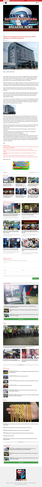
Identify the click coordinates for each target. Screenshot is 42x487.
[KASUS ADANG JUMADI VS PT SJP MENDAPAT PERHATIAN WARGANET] (5, 386)
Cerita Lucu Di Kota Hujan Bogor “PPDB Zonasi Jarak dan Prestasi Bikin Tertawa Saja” (23, 380)
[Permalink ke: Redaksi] (4, 40)
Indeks (11, 482)
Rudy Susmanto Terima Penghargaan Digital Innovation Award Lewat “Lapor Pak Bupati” (18, 155)
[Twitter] (18, 480)
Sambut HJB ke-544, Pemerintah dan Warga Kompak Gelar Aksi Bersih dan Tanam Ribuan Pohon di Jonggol (20, 151)
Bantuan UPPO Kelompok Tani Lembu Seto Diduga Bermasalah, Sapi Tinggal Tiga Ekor (25, 0)
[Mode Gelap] (36, 3)
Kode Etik (15, 482)
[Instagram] (22, 480)
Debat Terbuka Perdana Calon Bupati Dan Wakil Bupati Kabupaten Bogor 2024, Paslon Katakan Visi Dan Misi (30, 360)
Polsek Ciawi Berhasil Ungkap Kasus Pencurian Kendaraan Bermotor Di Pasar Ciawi (17, 427)
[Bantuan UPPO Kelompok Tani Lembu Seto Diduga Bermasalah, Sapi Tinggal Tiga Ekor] (21, 180)
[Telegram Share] (36, 172)
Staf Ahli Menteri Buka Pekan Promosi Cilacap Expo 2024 (18, 376)
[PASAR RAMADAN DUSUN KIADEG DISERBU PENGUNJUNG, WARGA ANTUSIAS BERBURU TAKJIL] (11, 354)
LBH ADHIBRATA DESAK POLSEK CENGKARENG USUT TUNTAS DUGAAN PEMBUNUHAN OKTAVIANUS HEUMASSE (19, 153)
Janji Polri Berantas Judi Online (8, 435)
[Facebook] (16, 480)
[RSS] (26, 480)
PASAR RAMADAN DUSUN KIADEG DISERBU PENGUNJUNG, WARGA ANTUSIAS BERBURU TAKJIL (11, 360)
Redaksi (7, 482)
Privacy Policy (20, 482)
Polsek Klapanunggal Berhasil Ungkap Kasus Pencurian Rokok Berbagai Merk (16, 430)
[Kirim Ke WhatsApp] (38, 172)
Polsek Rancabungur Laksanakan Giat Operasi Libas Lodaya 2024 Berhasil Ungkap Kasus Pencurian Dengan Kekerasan (20, 439)
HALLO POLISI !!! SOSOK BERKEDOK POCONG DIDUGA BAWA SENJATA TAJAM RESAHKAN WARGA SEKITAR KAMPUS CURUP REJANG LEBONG (20, 147)
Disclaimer (25, 482)
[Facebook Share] (30, 172)
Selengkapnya (20, 364)
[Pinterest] (20, 480)
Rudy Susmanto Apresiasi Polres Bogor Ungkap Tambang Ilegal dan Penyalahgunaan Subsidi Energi (20, 156)
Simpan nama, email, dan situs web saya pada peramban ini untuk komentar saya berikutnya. (19, 275)
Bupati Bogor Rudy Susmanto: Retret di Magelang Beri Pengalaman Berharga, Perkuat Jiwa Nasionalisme (24, 372)
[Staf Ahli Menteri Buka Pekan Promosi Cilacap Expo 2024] (5, 377)
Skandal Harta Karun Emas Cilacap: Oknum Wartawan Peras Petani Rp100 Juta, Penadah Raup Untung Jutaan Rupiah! (20, 424)
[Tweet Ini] (32, 172)
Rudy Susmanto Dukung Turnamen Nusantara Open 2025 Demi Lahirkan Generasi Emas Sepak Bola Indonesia (23, 391)
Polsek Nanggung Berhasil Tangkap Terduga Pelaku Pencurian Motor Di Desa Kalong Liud (18, 433)
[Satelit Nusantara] (6, 3)
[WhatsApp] (24, 480)
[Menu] (4, 3)
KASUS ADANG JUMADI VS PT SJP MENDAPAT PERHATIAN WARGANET (20, 385)
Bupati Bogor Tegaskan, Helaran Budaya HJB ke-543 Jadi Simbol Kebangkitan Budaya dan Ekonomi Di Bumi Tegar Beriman (24, 395)
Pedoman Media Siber (32, 482)
